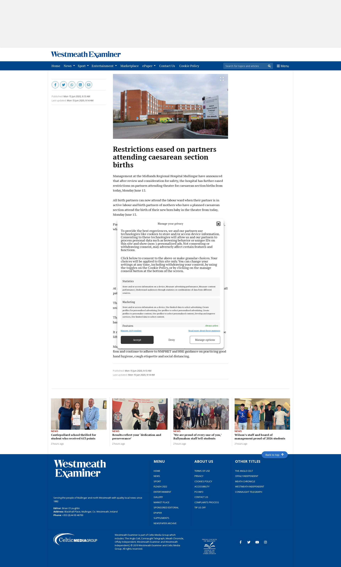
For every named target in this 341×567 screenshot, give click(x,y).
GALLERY (158, 497)
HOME (157, 470)
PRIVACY (198, 476)
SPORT (157, 481)
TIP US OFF (200, 507)
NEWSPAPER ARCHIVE (165, 523)
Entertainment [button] (103, 66)
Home (57, 65)
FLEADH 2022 (160, 486)
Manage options (205, 340)
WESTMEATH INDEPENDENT (249, 486)
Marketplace (130, 65)
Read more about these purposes (204, 330)
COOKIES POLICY (203, 481)
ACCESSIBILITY (201, 486)
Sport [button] (82, 66)
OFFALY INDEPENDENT (246, 476)
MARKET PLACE (161, 502)
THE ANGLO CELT (244, 470)
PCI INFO (198, 491)
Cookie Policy (190, 65)
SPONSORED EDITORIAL (166, 507)
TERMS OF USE (202, 470)
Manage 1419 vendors (131, 330)
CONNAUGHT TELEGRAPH (248, 491)
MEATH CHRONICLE (245, 481)
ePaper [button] (147, 66)
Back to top (272, 454)
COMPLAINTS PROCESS (206, 502)
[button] (218, 223)
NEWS (157, 476)
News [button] (68, 66)
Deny (172, 340)
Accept (137, 340)
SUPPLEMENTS (161, 518)
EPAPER (158, 512)
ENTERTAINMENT (162, 491)
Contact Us (167, 65)
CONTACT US (201, 497)
